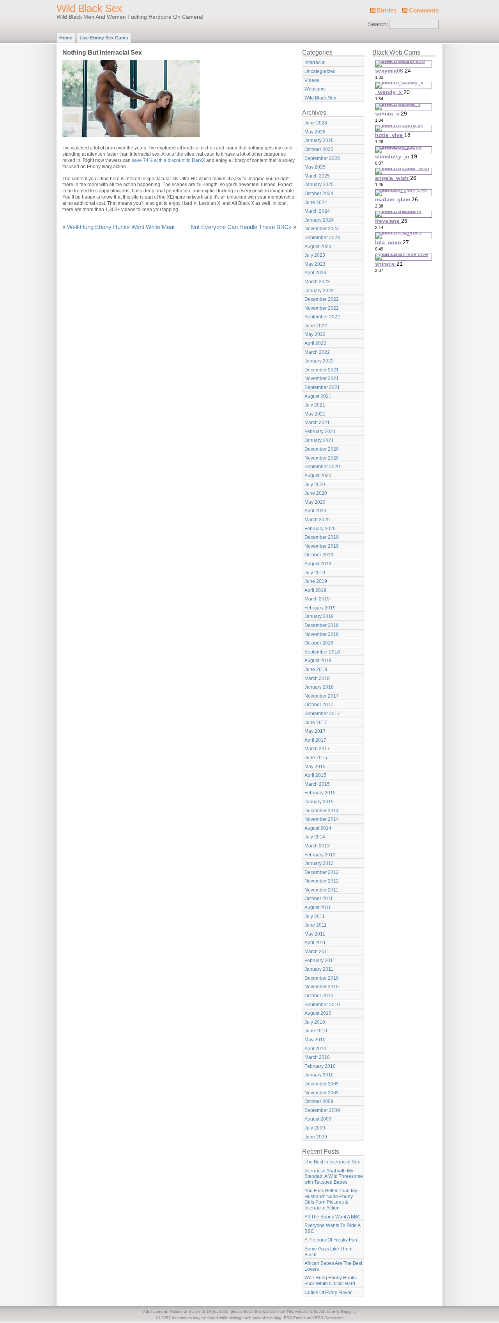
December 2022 (321, 299)
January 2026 (319, 140)
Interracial (315, 62)
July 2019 (314, 572)
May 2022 (315, 334)
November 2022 (321, 308)
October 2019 (318, 555)
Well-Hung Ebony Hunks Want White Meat (121, 227)
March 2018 (317, 678)
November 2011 (321, 890)
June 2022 (315, 326)
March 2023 (317, 281)
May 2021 (315, 414)
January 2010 (319, 1075)
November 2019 (321, 546)
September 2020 (322, 466)
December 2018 (321, 625)
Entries (386, 10)
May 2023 (315, 264)
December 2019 (321, 537)
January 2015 (319, 801)
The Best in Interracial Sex (332, 1162)
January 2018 (319, 687)
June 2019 (315, 581)
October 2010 (318, 995)
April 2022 (315, 343)
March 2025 (317, 176)
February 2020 (320, 528)
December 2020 (321, 449)
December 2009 (321, 1084)
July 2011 (314, 916)
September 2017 (322, 713)
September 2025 (322, 158)
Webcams (315, 89)
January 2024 (319, 220)
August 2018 (317, 660)
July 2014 (314, 837)
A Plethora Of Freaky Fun (330, 1240)
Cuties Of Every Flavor (328, 1292)
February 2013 (320, 855)
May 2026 (315, 132)
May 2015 (315, 766)
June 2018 (315, 669)
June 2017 (315, 722)
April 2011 (315, 942)
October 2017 (318, 704)
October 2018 (318, 643)
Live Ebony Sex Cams (104, 38)
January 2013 (319, 863)
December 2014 (321, 810)
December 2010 (321, 978)
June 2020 (315, 493)
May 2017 (315, 731)
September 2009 (322, 1110)
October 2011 (318, 898)
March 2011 (316, 951)
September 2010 (322, 1004)
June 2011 (315, 925)
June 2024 (315, 202)
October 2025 (318, 149)
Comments (424, 10)
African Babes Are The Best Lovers (333, 1266)
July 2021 (314, 405)
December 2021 (321, 370)
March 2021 (317, 422)
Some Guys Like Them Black (328, 1251)
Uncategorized (320, 71)
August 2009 (317, 1119)
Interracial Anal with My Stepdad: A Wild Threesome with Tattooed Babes (333, 1176)
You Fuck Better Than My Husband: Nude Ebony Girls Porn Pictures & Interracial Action (330, 1199)
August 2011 (317, 907)
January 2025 (319, 184)
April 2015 (315, 775)
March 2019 (317, 599)
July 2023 (314, 255)
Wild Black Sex (89, 8)
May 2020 (315, 502)
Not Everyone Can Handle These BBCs (241, 227)
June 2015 (315, 757)
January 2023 (319, 290)
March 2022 (317, 352)
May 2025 (315, 167)
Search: (378, 24)
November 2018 (321, 634)
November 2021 (321, 378)
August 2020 (317, 475)
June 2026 (315, 123)
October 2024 (318, 193)
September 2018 (322, 652)
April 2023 (315, 272)
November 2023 (321, 228)
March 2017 (317, 748)
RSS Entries (295, 1318)
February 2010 (320, 1066)
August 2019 (317, 563)
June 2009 (315, 1137)
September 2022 (322, 317)
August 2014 (317, 828)
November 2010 (321, 986)
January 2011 (318, 969)
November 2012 (321, 881)
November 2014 (321, 819)
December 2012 (321, 872)
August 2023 (317, 246)
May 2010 (315, 1039)
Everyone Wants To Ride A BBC (332, 1228)
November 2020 (321, 458)
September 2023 (322, 237)
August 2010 (317, 1013)
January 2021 (319, 440)
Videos (311, 80)
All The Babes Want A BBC (332, 1217)
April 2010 (315, 1048)
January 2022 (319, 361)
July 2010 (314, 1022)
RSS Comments (329, 1318)
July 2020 (314, 484)
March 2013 (317, 846)
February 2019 (320, 608)
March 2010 (317, 1057)
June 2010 (315, 1031)
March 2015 (317, 784)
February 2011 (319, 960)
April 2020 (315, 510)
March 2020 (317, 519)
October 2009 (318, 1101)
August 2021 (317, 396)
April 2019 (315, 590)
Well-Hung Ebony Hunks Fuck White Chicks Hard (330, 1280)
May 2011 (314, 934)
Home (66, 38)
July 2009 (314, 1128)
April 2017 (315, 740)
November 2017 (321, 696)
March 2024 (317, 211)
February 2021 (320, 431)
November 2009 (321, 1093)
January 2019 (319, 616)
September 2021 (322, 387)
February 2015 (320, 793)
